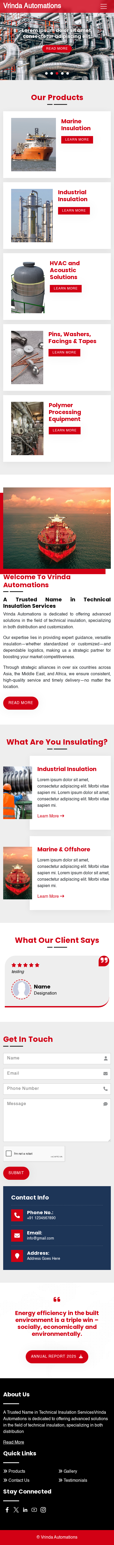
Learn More (48, 816)
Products (16, 1471)
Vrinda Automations (32, 6)
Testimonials (75, 1481)
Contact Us (18, 1481)
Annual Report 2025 (54, 1357)
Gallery (70, 1471)
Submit (16, 1173)
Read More (57, 44)
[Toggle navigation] (104, 6)
